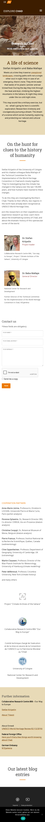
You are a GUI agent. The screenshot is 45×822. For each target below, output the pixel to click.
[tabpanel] (22, 36)
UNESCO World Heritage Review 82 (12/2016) (22, 728)
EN (9, 2)
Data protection (26, 805)
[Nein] (42, 814)
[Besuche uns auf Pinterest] (17, 799)
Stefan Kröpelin (9, 709)
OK (23, 818)
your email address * (10, 341)
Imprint (15, 805)
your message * (8, 349)
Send (6, 386)
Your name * (7, 332)
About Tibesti (8, 715)
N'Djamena (7, 748)
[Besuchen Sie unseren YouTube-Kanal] (27, 799)
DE (5, 2)
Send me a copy (11, 379)
